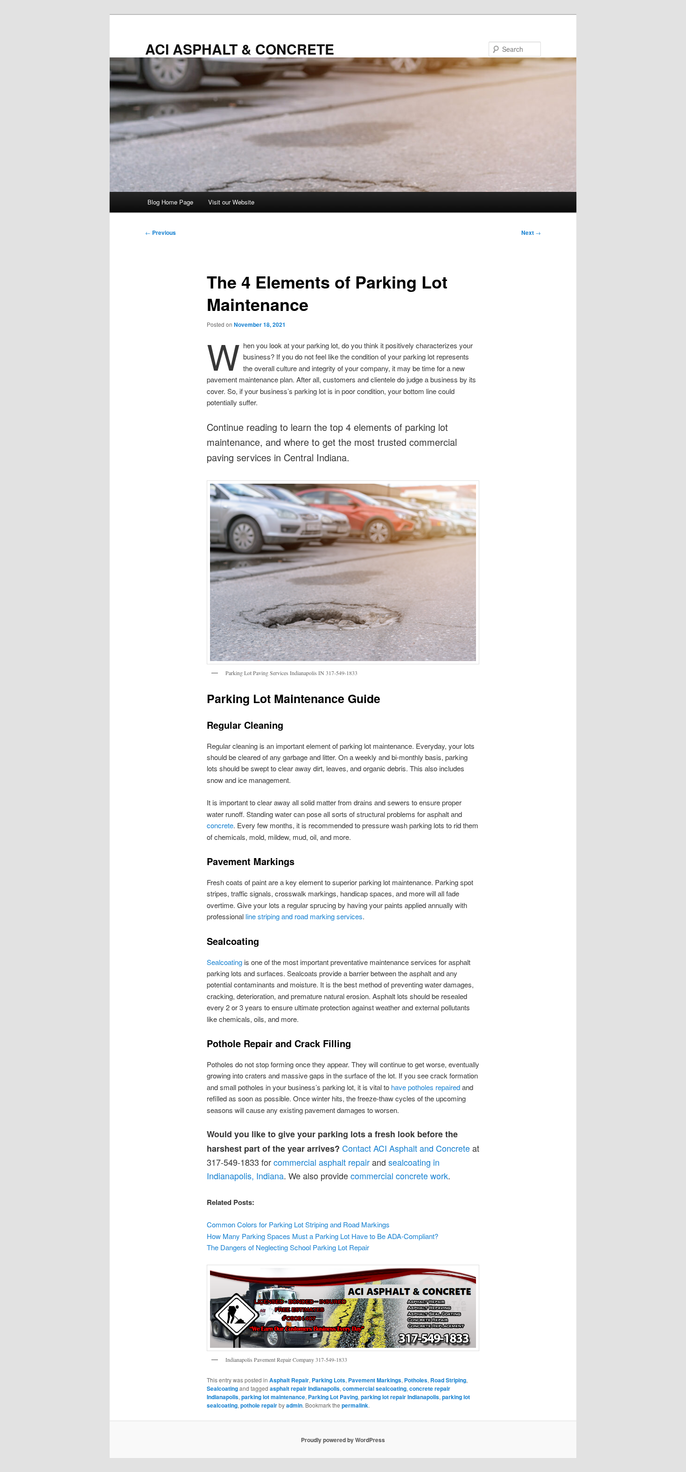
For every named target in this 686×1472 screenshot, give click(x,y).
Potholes (415, 1380)
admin (294, 1405)
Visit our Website (231, 201)
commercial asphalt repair (321, 1162)
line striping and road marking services (304, 916)
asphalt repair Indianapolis (305, 1388)
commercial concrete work (399, 1175)
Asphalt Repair (289, 1380)
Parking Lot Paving (333, 1397)
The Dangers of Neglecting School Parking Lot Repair (288, 1247)
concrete (220, 825)
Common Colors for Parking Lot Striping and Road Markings (298, 1224)
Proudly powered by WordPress (343, 1440)
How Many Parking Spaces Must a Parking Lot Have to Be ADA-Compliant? (322, 1236)
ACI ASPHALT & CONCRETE (239, 49)
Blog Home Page (170, 201)
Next (531, 232)
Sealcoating (224, 962)
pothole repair (258, 1405)
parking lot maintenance (273, 1397)
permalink (355, 1405)
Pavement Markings (374, 1380)
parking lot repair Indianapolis (400, 1397)
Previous (160, 232)
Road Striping (448, 1380)
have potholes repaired (425, 1087)
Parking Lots (328, 1380)
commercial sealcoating (374, 1388)
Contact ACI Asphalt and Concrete (406, 1148)
